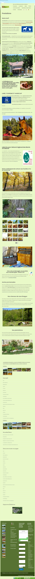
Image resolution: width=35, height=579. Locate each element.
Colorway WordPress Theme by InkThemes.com (25, 575)
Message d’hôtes (5, 436)
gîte (28, 536)
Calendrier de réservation (26, 7)
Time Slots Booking (5, 416)
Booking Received (5, 384)
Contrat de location (16, 7)
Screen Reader (16, 578)
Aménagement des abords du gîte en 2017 (7, 438)
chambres (4, 386)
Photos (30, 6)
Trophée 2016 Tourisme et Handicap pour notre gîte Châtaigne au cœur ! (10, 444)
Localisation (21, 6)
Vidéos (26, 6)
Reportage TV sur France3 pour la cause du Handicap (8, 440)
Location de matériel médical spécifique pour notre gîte (8, 404)
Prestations (15, 6)
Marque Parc (16, 161)
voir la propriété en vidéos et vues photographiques (8, 500)
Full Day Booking (4, 396)
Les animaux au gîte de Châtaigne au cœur (7, 400)
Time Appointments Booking (6, 414)
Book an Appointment (5, 382)
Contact (14, 9)
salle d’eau (4, 412)
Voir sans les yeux (15, 142)
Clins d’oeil (4, 388)
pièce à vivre (4, 410)
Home (3, 380)
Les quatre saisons (5, 402)
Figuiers (11, 109)
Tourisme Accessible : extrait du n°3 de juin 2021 (30, 526)
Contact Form (4, 390)
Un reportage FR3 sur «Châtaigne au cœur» (7, 442)
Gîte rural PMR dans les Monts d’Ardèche (20, 4)
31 (19, 540)
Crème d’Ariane (4, 392)
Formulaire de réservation (5, 394)
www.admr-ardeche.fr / (6, 53)
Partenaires (20, 9)
